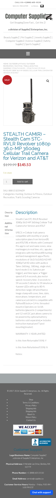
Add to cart (22, 181)
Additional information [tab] (9, 228)
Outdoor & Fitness (17, 64)
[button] (28, 53)
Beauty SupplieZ (11, 37)
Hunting (18, 66)
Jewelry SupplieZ (43, 37)
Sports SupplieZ (32, 44)
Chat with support (41, 492)
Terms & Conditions (31, 402)
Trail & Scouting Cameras (27, 197)
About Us (31, 414)
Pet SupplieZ (27, 37)
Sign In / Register (20, 6)
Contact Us (31, 420)
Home (5, 64)
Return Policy (31, 417)
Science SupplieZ (34, 40)
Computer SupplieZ (15, 40)
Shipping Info (31, 408)
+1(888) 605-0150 (32, 2)
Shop (31, 399)
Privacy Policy (30, 405)
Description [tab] (9, 214)
